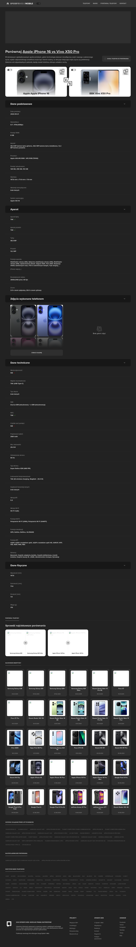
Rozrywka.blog (74, 931)
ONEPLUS (106, 888)
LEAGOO (8, 888)
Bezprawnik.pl (74, 934)
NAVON (64, 888)
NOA (75, 888)
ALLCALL (37, 876)
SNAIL (70, 891)
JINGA (74, 884)
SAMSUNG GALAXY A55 (37, 829)
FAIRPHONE (56, 880)
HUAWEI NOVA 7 (23, 829)
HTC (38, 884)
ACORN (13, 876)
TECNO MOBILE (102, 891)
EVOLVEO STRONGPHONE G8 (116, 841)
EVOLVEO (48, 880)
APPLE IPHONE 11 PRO (45, 837)
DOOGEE (8, 880)
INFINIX (58, 884)
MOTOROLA (48, 888)
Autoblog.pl (73, 925)
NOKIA (81, 888)
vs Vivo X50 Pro (65, 51)
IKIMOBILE (51, 884)
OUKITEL (127, 888)
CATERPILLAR (109, 876)
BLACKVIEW (76, 876)
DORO (15, 880)
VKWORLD (81, 895)
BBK (69, 876)
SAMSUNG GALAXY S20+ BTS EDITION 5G (66, 837)
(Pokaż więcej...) (15, 269)
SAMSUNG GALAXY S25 (13, 841)
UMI (37, 895)
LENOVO (15, 888)
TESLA (111, 891)
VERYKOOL (65, 895)
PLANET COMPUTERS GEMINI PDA (115, 829)
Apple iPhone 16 (37, 51)
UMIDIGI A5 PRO (119, 837)
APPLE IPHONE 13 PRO (60, 833)
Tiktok (121, 933)
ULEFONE (31, 895)
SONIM (76, 891)
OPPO (113, 888)
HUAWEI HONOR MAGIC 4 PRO (54, 841)
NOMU (87, 888)
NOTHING (94, 888)
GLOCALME (118, 880)
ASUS (64, 876)
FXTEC (82, 880)
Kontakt (96, 931)
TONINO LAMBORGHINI (12, 895)
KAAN (84, 884)
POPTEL (39, 891)
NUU (100, 888)
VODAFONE (89, 895)
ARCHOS (58, 876)
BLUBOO (89, 876)
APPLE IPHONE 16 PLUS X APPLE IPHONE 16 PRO (56, 860)
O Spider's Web (98, 923)
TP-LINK (24, 895)
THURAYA (122, 891)
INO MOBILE (66, 884)
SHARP (64, 891)
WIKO (97, 895)
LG (21, 888)
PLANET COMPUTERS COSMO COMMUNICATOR (76, 829)
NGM (70, 888)
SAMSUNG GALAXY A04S (88, 837)
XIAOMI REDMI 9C (11, 829)
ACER (7, 876)
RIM (51, 891)
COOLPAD (118, 876)
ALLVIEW (45, 876)
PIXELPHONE (16, 891)
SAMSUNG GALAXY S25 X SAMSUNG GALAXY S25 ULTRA (23, 860)
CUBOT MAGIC (32, 837)
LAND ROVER (122, 884)
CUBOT (125, 876)
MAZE (25, 888)
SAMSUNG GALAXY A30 (45, 833)
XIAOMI (111, 895)
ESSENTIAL (39, 880)
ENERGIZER (30, 880)
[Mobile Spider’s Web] (29, 3)
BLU (83, 876)
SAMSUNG (57, 891)
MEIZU (31, 888)
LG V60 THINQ (73, 833)
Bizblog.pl (72, 928)
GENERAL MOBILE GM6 (105, 837)
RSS (121, 936)
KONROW (105, 884)
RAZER (45, 891)
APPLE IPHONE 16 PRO (72, 841)
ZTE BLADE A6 (26, 845)
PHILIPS (8, 891)
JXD (79, 884)
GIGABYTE (102, 880)
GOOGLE (126, 880)
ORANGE (119, 888)
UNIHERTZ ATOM (97, 833)
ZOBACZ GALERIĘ (36, 353)
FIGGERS (64, 880)
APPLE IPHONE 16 (98, 829)
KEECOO (90, 884)
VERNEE (51, 895)
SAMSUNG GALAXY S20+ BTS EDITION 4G (93, 841)
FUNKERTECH (73, 880)
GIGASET (109, 880)
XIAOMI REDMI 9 (85, 833)
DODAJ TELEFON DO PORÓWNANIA (118, 59)
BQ (95, 876)
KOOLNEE (113, 884)
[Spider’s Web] (15, 3)
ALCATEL (30, 876)
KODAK (98, 884)
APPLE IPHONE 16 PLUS (29, 833)
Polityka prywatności (97, 938)
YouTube (122, 930)
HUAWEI (43, 884)
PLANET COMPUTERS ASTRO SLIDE (16, 837)
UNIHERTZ (44, 895)
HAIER (7, 884)
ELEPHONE (22, 880)
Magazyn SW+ (74, 923)
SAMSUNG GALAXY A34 (13, 833)
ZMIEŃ (62, 74)
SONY (82, 891)
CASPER (100, 876)
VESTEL (73, 895)
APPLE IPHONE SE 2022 (53, 829)
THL (116, 891)
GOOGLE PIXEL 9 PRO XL (13, 845)
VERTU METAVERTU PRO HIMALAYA (32, 841)
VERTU (58, 895)
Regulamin (97, 934)
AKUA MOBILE (22, 876)
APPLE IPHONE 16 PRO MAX (112, 833)
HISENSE (31, 884)
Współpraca (97, 925)
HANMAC (14, 884)
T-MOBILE (89, 891)
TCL (95, 891)
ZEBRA (8, 899)
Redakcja (97, 928)
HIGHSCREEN (23, 884)
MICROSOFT (38, 888)
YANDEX (118, 895)
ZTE (13, 899)
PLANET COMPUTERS (28, 891)
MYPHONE (57, 888)
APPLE (52, 876)
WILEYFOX (104, 895)
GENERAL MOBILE (91, 880)
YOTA (124, 895)
